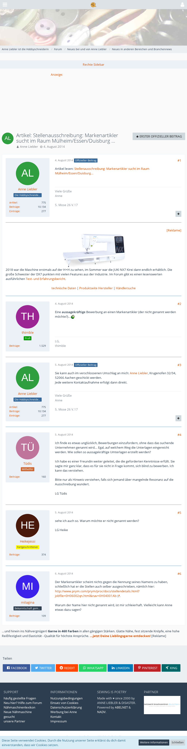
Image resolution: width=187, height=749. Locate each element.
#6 (179, 574)
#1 (179, 160)
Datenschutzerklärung (66, 707)
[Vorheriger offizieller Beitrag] (178, 418)
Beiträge (14, 206)
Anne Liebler (29, 146)
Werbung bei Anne (63, 712)
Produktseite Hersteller (96, 288)
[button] (5, 4)
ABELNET (121, 707)
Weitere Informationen (154, 742)
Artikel (13, 202)
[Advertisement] (93, 102)
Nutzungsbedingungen (66, 698)
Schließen (178, 742)
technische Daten (63, 288)
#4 (179, 435)
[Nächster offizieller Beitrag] (178, 214)
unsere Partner (14, 721)
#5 (179, 512)
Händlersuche (126, 288)
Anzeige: (57, 74)
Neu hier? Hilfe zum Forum (23, 703)
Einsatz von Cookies (64, 703)
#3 (179, 365)
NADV (101, 712)
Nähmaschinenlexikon (19, 707)
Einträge (14, 211)
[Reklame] (174, 230)
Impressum (58, 721)
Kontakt (55, 717)
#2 (179, 304)
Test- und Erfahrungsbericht (45, 279)
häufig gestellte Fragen (20, 698)
